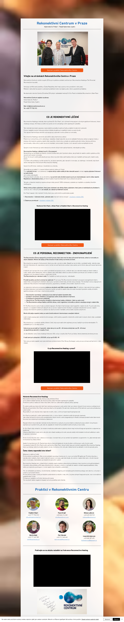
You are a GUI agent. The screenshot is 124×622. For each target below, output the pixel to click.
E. (53, 200)
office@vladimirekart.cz (33, 517)
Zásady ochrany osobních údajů (90, 619)
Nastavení (107, 619)
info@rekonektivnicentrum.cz (36, 106)
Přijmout (116, 619)
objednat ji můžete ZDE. (76, 197)
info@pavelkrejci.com (62, 517)
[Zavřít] (122, 619)
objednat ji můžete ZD (46, 200)
